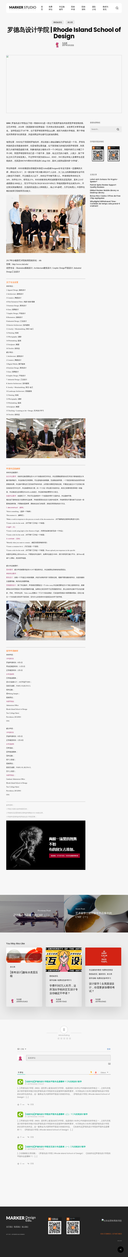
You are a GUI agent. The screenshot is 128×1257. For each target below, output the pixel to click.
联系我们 (17, 1227)
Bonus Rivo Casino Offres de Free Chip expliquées (105, 197)
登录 (108, 1049)
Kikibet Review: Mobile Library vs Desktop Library (104, 191)
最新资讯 (102, 974)
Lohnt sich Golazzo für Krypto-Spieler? (104, 180)
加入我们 (25, 1227)
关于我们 (9, 1227)
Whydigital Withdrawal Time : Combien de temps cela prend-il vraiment (105, 203)
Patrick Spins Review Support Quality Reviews (103, 186)
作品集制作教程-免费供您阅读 (101, 970)
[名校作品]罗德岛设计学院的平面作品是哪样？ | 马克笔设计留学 (53, 1081)
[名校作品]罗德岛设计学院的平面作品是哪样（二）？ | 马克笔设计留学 (56, 1114)
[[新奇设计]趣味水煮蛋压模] (24, 977)
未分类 (70, 22)
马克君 (64, 43)
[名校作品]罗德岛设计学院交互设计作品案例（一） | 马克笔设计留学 (55, 1146)
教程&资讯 (58, 22)
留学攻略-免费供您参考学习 (61, 980)
